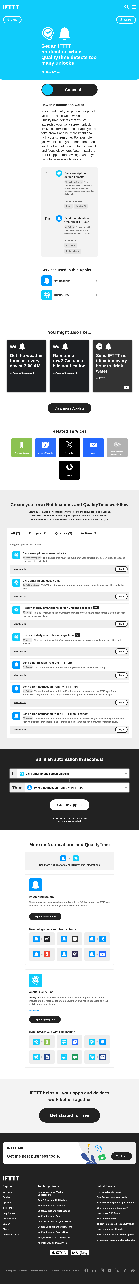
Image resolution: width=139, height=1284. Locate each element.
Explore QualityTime (44, 1019)
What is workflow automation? (112, 1208)
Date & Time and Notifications (53, 1200)
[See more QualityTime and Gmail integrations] (97, 1057)
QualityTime (35, 997)
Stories (6, 1197)
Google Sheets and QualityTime (54, 1237)
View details (20, 569)
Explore (8, 1186)
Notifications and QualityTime (53, 1232)
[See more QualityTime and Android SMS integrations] (69, 1057)
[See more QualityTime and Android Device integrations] (42, 1041)
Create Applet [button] (69, 805)
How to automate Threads (110, 1229)
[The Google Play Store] (80, 1253)
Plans (6, 1229)
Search (6, 1224)
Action (29, 667)
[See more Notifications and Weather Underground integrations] (42, 938)
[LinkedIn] (94, 1270)
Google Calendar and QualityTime (55, 1227)
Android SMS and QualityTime (53, 1243)
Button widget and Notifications (54, 1211)
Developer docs (11, 1234)
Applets (7, 1202)
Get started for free (69, 1115)
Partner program (38, 1270)
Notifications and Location (51, 1205)
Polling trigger (32, 585)
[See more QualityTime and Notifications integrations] (97, 1041)
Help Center (9, 1213)
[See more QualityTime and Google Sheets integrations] (42, 1057)
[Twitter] (117, 1270)
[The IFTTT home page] (11, 6)
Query (28, 612)
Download (34, 1010)
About (76, 1270)
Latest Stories (106, 1186)
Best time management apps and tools (116, 1202)
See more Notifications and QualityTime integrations (69, 865)
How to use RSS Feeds (108, 1213)
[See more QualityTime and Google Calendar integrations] (69, 1041)
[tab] (15, 533)
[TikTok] (124, 1270)
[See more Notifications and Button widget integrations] (42, 954)
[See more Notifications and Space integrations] (69, 954)
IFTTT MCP (8, 1208)
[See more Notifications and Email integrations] (97, 954)
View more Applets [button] (69, 408)
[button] (134, 7)
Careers (23, 1270)
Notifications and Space (50, 1216)
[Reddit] (132, 1270)
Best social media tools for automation (116, 1240)
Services (7, 1192)
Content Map (9, 1218)
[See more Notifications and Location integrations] (97, 938)
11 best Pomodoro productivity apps (115, 1224)
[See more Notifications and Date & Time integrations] (69, 938)
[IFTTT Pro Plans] (96, 608)
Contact (55, 1270)
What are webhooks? (108, 1218)
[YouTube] (109, 1270)
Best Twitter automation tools (112, 1197)
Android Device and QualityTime (54, 1221)
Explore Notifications (45, 916)
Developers (10, 1270)
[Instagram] (101, 1270)
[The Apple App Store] (59, 1253)
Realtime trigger (33, 558)
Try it (121, 569)
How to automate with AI (109, 1192)
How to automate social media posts (115, 1234)
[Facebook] (86, 1270)
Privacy (66, 1270)
